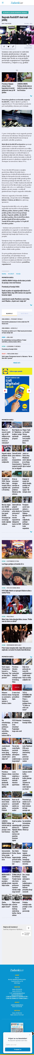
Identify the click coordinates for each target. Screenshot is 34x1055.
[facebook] (4, 46)
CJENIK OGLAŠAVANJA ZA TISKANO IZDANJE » (17, 998)
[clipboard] (13, 46)
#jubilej (4, 274)
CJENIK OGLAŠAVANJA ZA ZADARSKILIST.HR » (17, 996)
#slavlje (18, 274)
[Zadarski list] (17, 2)
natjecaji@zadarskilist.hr (17, 995)
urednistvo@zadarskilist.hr (17, 1005)
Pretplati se (17, 1049)
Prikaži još (16, 363)
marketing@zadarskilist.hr (19, 993)
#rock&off (11, 274)
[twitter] (8, 46)
